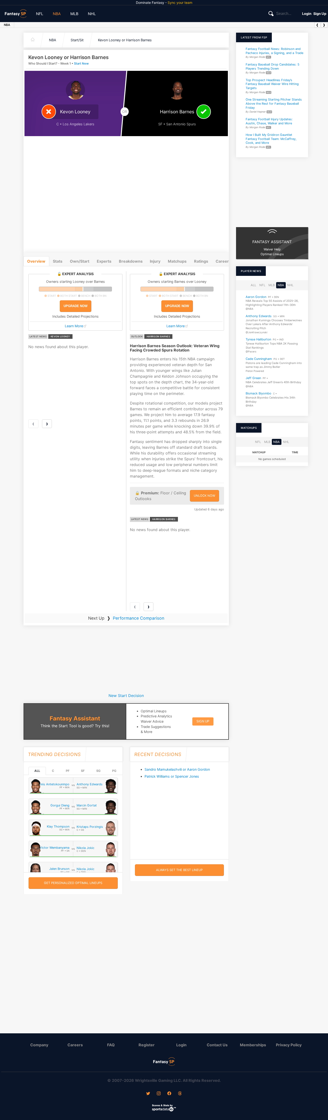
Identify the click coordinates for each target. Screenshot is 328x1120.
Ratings (201, 261)
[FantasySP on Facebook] (169, 1094)
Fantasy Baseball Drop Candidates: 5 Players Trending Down (272, 66)
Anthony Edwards (259, 316)
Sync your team (180, 2)
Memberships (253, 1044)
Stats (57, 261)
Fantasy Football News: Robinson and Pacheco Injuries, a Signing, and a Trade (274, 51)
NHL (92, 13)
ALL (37, 771)
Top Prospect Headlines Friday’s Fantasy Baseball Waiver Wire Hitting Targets (272, 84)
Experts (104, 261)
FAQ (111, 1044)
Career (222, 261)
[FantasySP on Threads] (180, 1094)
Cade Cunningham (259, 359)
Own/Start (79, 261)
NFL (39, 13)
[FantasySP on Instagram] (159, 1094)
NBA (57, 13)
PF (67, 771)
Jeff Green (253, 378)
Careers (75, 1044)
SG (98, 771)
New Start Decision (126, 695)
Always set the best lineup (179, 870)
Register (147, 1044)
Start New (81, 63)
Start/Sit (77, 40)
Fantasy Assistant (75, 718)
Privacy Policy (289, 1044)
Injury (155, 261)
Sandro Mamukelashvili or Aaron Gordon (177, 769)
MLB (74, 13)
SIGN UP (202, 721)
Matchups (177, 261)
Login (306, 14)
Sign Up (319, 14)
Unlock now (204, 495)
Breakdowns (131, 261)
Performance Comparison (138, 618)
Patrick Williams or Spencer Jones (172, 776)
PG (114, 771)
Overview (36, 261)
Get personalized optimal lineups (73, 883)
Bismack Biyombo (258, 393)
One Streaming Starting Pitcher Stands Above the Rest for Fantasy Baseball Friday (274, 103)
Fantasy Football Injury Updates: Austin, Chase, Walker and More (269, 121)
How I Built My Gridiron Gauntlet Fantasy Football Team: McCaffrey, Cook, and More (271, 139)
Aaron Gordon (256, 296)
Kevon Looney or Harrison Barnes (125, 40)
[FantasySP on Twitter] (148, 1094)
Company (39, 1044)
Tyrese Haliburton (258, 339)
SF (83, 771)
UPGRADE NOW (75, 306)
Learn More (74, 326)
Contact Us (217, 1044)
